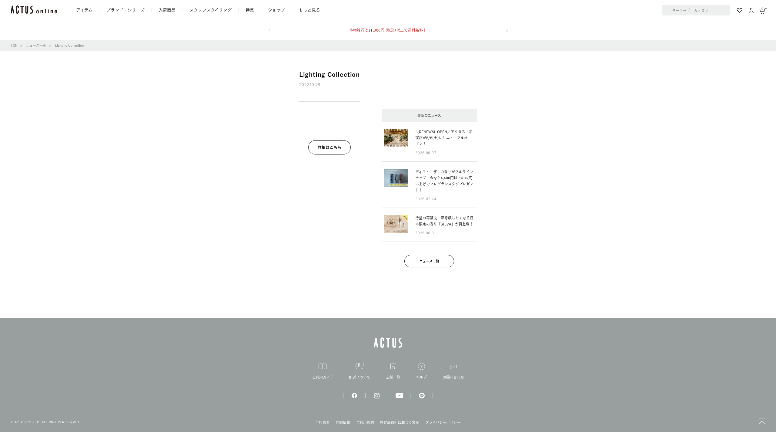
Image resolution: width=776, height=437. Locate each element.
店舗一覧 (393, 377)
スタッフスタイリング (210, 10)
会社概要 (323, 422)
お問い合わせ (453, 377)
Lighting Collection (69, 45)
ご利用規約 (365, 422)
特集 (250, 10)
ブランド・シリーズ (125, 10)
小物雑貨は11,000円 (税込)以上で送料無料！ (388, 30)
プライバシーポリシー (443, 422)
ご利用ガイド (322, 377)
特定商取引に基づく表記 (399, 422)
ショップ (276, 10)
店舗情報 (343, 422)
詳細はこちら (329, 147)
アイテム (84, 10)
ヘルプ (421, 377)
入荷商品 (167, 10)
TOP (14, 45)
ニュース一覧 (36, 45)
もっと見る (309, 10)
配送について (359, 377)
